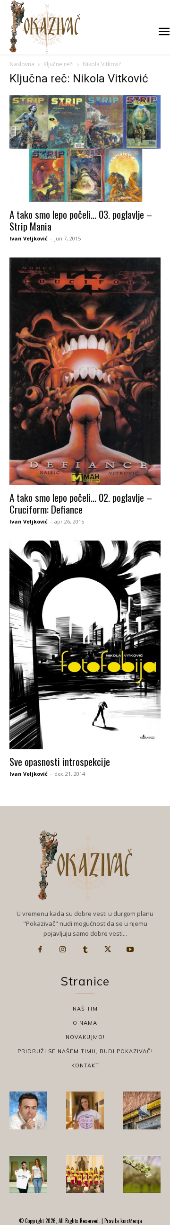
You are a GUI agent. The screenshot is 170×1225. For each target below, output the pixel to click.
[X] (108, 950)
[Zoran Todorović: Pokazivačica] (142, 1110)
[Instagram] (63, 950)
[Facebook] (40, 950)
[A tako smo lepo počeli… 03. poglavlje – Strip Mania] (85, 148)
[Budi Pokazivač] (28, 1174)
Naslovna (21, 64)
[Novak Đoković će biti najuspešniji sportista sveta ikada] (28, 1110)
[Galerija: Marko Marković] (142, 1174)
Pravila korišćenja (122, 1221)
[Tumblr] (85, 950)
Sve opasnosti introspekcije (59, 761)
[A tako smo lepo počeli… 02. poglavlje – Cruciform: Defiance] (85, 371)
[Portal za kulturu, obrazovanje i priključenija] (44, 26)
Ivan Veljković (28, 238)
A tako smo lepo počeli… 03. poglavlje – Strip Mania (80, 220)
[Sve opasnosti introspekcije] (85, 645)
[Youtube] (130, 950)
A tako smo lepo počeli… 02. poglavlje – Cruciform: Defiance (80, 503)
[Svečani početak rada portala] (85, 1174)
